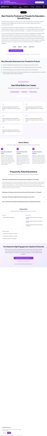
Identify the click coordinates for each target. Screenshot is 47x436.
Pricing (32, 6)
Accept (9, 432)
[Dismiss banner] (45, 2)
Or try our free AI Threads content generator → (23, 263)
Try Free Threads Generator (31, 50)
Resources (38, 6)
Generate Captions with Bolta (15, 50)
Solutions (26, 6)
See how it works (39, 2)
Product (15, 6)
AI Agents (20, 6)
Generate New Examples (24, 96)
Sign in (44, 6)
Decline (4, 432)
